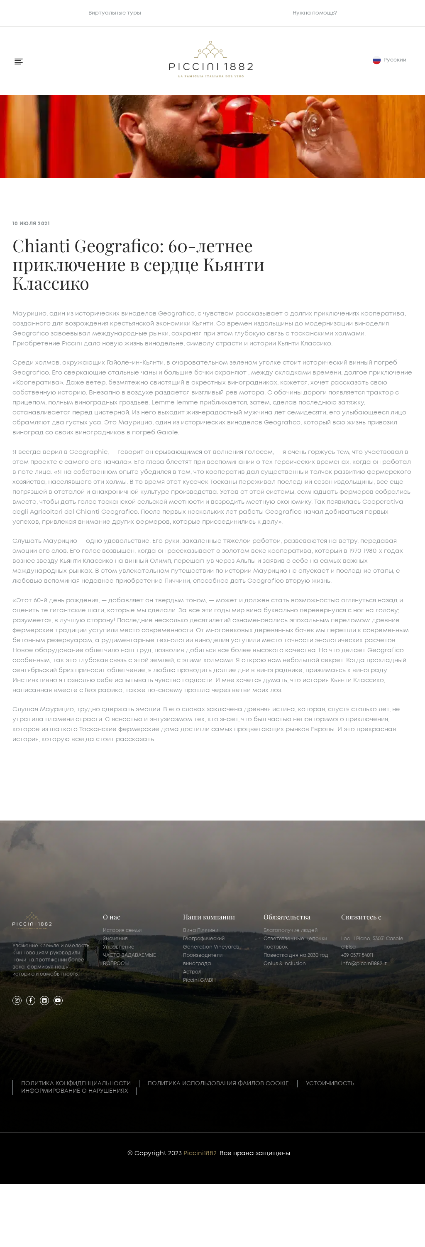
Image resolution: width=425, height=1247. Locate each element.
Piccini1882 (200, 1153)
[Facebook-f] (30, 1000)
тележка (354, 1231)
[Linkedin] (44, 1000)
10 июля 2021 (30, 223)
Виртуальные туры (114, 13)
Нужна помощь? (315, 13)
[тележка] (354, 1222)
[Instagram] (17, 1000)
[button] (391, 60)
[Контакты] (212, 1222)
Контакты (212, 1231)
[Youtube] (58, 1000)
